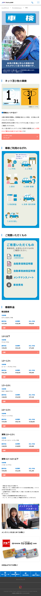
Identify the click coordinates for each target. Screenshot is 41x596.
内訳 (4, 328)
